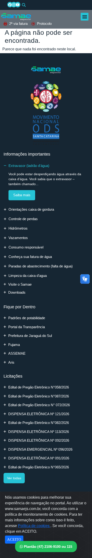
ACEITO (14, 539)
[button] (24, 5)
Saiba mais (21, 195)
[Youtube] (17, 4)
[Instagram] (13, 4)
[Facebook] (10, 4)
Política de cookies (34, 526)
